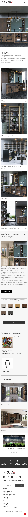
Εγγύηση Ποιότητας (7, 492)
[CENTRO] (8, 3)
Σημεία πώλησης (17, 464)
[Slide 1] (11, 452)
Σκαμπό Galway (5, 371)
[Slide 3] (15, 452)
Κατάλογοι (5, 501)
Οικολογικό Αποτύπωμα (9, 494)
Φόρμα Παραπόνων (7, 491)
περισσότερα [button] (7, 291)
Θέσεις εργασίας (24, 464)
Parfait (3, 431)
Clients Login (6, 506)
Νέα (10, 463)
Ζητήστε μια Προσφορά (8, 495)
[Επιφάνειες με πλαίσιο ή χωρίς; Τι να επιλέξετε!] (14, 253)
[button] (24, 3)
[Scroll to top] (25, 514)
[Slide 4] (16, 452)
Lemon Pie (5, 405)
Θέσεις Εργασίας (7, 504)
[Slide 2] (13, 452)
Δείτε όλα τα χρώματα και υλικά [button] (14, 322)
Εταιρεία (5, 488)
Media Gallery (6, 503)
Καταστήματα (6, 497)
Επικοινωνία (6, 489)
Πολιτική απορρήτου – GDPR (10, 507)
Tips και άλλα (3, 464)
